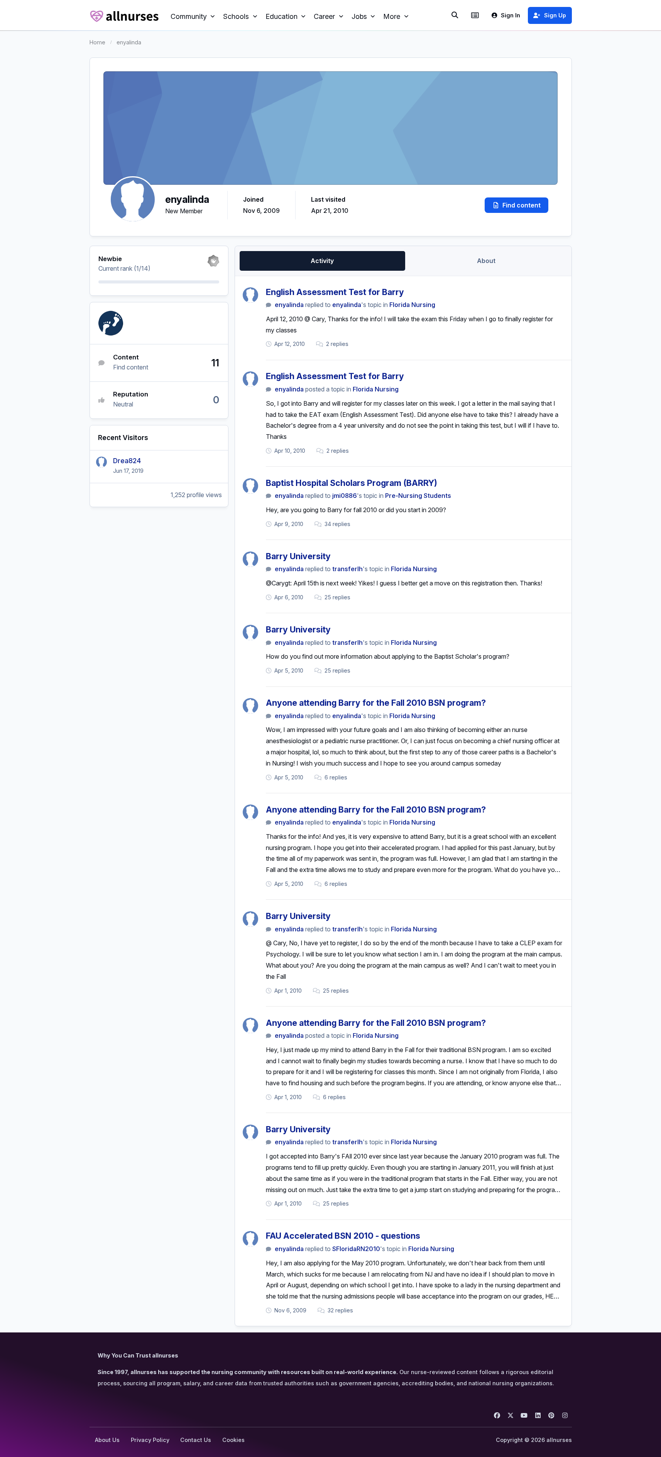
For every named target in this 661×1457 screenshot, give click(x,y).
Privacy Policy (150, 1440)
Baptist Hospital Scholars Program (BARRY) (351, 483)
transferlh (347, 569)
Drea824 (127, 461)
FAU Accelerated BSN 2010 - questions (343, 1236)
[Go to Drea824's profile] (101, 462)
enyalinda (289, 305)
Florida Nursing (412, 305)
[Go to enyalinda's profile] (250, 295)
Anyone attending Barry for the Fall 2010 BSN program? (376, 703)
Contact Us (195, 1440)
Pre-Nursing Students (418, 495)
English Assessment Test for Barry (335, 292)
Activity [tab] (322, 261)
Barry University (298, 556)
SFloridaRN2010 (356, 1249)
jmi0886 (344, 495)
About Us (107, 1440)
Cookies (233, 1440)
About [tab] (486, 261)
